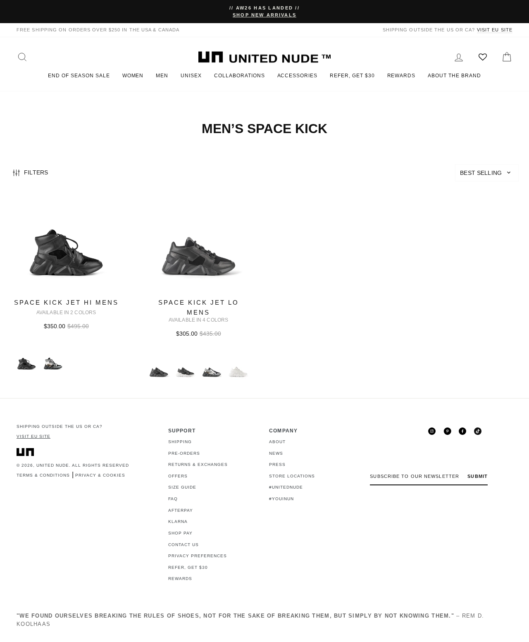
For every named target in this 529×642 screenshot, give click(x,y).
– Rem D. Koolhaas (250, 620)
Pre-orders (184, 453)
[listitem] (66, 292)
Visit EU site (494, 29)
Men (162, 76)
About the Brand (454, 76)
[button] (486, 173)
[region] (264, 173)
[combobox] (487, 172)
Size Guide (182, 487)
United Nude (52, 465)
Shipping (180, 441)
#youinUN (281, 498)
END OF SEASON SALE (79, 76)
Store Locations (292, 476)
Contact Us (183, 544)
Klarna (178, 521)
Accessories (297, 76)
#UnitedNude (286, 487)
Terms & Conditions (43, 475)
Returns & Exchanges (198, 464)
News (276, 453)
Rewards (401, 76)
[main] (264, 292)
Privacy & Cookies (100, 475)
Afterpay (180, 510)
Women (133, 76)
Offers (178, 476)
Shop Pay (180, 533)
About (277, 441)
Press (277, 464)
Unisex (191, 76)
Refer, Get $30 (352, 76)
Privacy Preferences (197, 556)
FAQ (173, 498)
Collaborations (239, 76)
